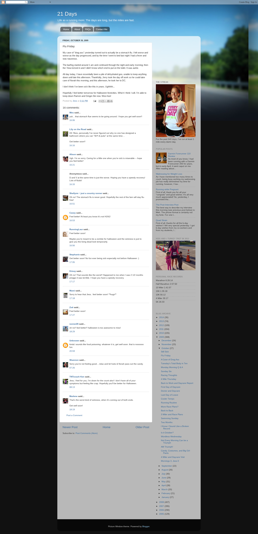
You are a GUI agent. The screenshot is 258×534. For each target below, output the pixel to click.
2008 (162, 502)
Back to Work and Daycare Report (177, 383)
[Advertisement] (174, 57)
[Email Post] (94, 101)
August (165, 470)
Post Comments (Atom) (87, 433)
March (165, 489)
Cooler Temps (167, 399)
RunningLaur (76, 229)
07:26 (72, 368)
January (166, 497)
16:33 (72, 184)
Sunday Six (166, 371)
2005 (162, 514)
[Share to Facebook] (108, 101)
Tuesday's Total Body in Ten (174, 363)
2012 (162, 325)
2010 (162, 333)
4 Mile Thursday (168, 379)
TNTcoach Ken (76, 377)
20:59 (72, 351)
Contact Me (101, 29)
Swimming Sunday (169, 418)
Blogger (145, 526)
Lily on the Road (77, 129)
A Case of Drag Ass (170, 359)
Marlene (73, 396)
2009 (162, 337)
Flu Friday (166, 355)
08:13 (72, 387)
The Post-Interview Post (167, 205)
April (164, 485)
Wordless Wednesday (171, 436)
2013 (162, 321)
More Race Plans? (169, 407)
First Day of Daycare (170, 387)
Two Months (166, 422)
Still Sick (165, 352)
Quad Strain (161, 220)
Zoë (71, 307)
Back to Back (167, 410)
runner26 (74, 324)
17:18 (72, 298)
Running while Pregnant (167, 189)
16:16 (72, 145)
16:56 (72, 245)
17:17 (72, 281)
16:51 (72, 204)
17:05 (72, 262)
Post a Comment (74, 415)
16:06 (72, 120)
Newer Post (70, 427)
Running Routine (169, 403)
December (167, 340)
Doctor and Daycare (170, 391)
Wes (71, 113)
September (167, 466)
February (166, 493)
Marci (72, 291)
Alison (72, 154)
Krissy (72, 271)
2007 (162, 506)
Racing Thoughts (169, 375)
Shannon (74, 360)
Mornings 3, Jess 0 (170, 461)
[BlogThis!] (102, 101)
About (77, 29)
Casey (72, 213)
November (167, 344)
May (164, 481)
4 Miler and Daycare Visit (173, 457)
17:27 (72, 315)
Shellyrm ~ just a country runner (85, 193)
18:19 (72, 409)
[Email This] (100, 101)
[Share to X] (105, 101)
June (164, 478)
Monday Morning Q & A (172, 367)
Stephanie (74, 255)
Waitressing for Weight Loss (169, 174)
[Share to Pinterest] (111, 101)
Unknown (74, 341)
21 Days (67, 14)
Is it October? (167, 433)
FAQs (88, 29)
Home (66, 29)
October (166, 348)
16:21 (72, 165)
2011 (161, 329)
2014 (162, 317)
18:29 (72, 331)
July (164, 474)
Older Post (142, 427)
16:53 (72, 220)
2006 (162, 510)
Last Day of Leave (169, 395)
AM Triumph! (167, 447)
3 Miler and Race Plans (172, 414)
